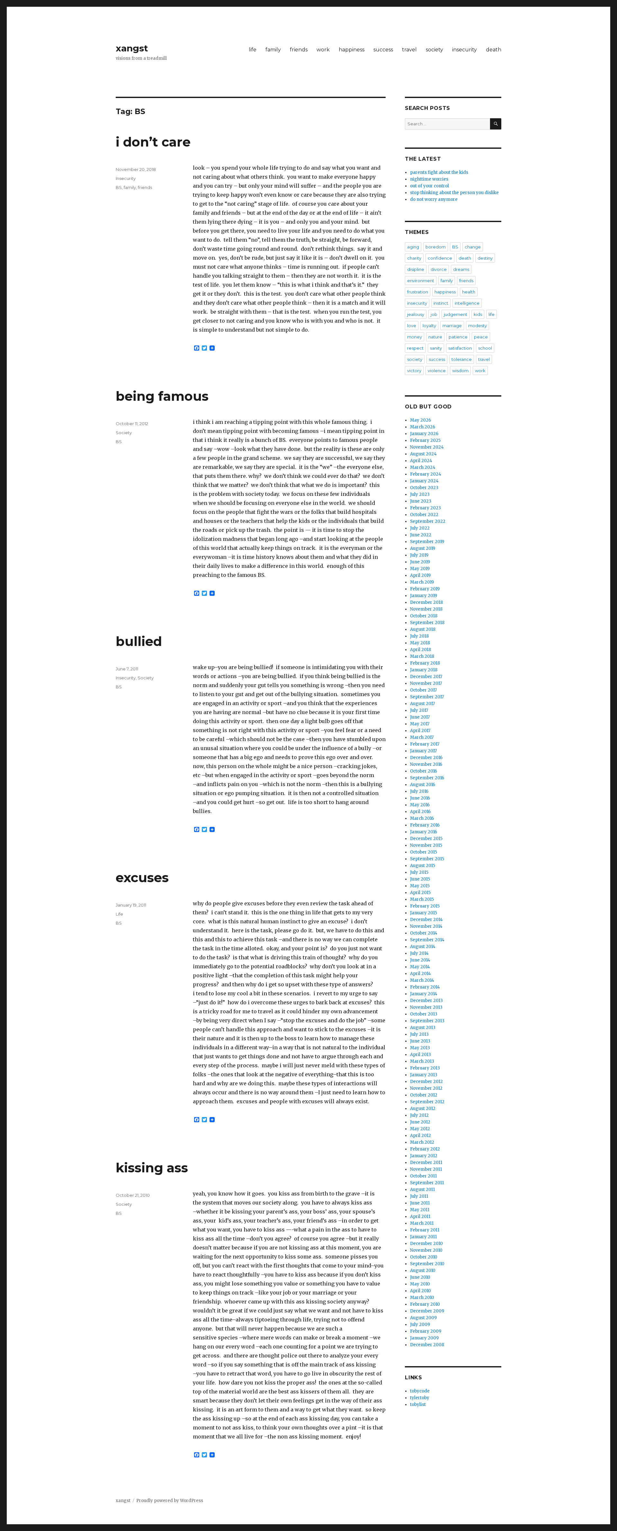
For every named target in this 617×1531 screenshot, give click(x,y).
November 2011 (426, 1169)
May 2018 (420, 643)
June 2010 (420, 1277)
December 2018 (426, 602)
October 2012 (423, 1095)
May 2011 (419, 1210)
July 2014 (419, 953)
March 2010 (422, 1297)
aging (413, 246)
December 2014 (426, 919)
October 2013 (423, 1014)
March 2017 (422, 737)
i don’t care (153, 142)
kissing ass (152, 1168)
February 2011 (424, 1230)
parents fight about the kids (439, 172)
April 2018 (420, 649)
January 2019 (423, 595)
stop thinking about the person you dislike (454, 192)
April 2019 (420, 575)
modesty (477, 325)
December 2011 (426, 1162)
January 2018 (423, 670)
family (273, 50)
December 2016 (426, 757)
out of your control (429, 186)
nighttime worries (429, 179)
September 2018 (427, 622)
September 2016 (427, 778)
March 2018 (422, 656)
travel (409, 50)
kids (478, 314)
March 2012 (422, 1142)
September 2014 (427, 940)
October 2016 (423, 771)
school (485, 348)
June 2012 (420, 1122)
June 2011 (420, 1203)
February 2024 (425, 474)
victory (414, 370)
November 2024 (427, 447)
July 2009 (420, 1324)
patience (458, 336)
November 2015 (426, 845)
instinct (441, 303)
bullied (139, 641)
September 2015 (427, 859)
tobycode (420, 1391)
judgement (455, 314)
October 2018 (423, 616)
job (434, 314)
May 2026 (420, 420)
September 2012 (427, 1102)
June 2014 (420, 960)
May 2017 (419, 724)
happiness (351, 50)
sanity (436, 348)
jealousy (415, 314)
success (383, 50)
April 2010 (420, 1291)
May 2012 (420, 1129)
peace (481, 336)
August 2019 (422, 548)
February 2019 (425, 589)
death (493, 50)
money (414, 336)
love (411, 325)
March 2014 (422, 980)
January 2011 (423, 1237)
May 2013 (420, 1048)
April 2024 (421, 460)
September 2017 (427, 697)
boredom (435, 246)
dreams (461, 269)
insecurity (464, 50)
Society (124, 432)
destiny (485, 258)
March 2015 (422, 899)
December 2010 (426, 1243)
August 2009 (423, 1318)
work (323, 50)
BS (119, 187)
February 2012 (425, 1149)
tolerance (462, 359)
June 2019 (420, 562)
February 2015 (425, 906)
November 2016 (426, 764)
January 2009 (424, 1338)
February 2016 (425, 825)
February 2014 (425, 987)
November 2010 (426, 1250)
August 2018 (422, 629)
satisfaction (460, 348)
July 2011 (419, 1196)
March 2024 (422, 467)
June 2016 (420, 798)
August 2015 (422, 865)
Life (119, 914)
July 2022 (420, 528)
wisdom (460, 370)
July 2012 (419, 1115)
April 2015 (420, 892)
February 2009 (425, 1331)
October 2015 (423, 852)
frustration (417, 291)
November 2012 (426, 1088)
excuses (142, 877)
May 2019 (420, 568)
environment (420, 280)
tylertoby (419, 1398)
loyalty (429, 325)
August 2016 (422, 784)
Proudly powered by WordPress (169, 1500)
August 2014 (422, 946)
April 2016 (420, 811)
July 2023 (420, 494)
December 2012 (426, 1081)
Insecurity (126, 178)
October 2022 (424, 514)
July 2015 (419, 872)
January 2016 (423, 832)
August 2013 (422, 1027)
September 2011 (427, 1183)
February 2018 (425, 663)
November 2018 (426, 609)
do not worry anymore (434, 199)
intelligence (467, 303)
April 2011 (420, 1216)
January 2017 (423, 751)
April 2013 (420, 1054)
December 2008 (427, 1344)
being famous (162, 396)
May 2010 (420, 1284)
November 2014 (426, 926)
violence (437, 370)
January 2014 (423, 994)
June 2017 (420, 717)
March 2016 (422, 818)
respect (415, 348)
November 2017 (426, 683)
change (473, 246)
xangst (132, 48)
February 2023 (425, 508)
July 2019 (419, 555)
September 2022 (427, 521)
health (468, 291)
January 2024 (424, 481)
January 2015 (423, 913)
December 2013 (426, 1000)
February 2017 (424, 744)
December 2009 (427, 1311)
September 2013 (427, 1021)
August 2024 (423, 454)
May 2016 (420, 805)
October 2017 (423, 690)
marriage (452, 325)
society (434, 50)
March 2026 (422, 427)
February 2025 (425, 440)
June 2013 (420, 1041)
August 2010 (422, 1270)
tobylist (418, 1404)
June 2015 (420, 879)
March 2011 (422, 1223)
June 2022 (420, 535)
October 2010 (423, 1257)
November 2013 (426, 1007)
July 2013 (419, 1034)
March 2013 (422, 1061)
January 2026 (424, 433)
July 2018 (419, 636)
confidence (440, 258)
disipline (415, 269)
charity (414, 258)
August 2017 (422, 703)
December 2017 (426, 676)
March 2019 (422, 582)
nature (435, 336)
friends (299, 50)
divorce (439, 269)
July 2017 (419, 710)
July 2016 (419, 791)
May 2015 (420, 886)
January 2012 (423, 1156)
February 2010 (425, 1304)
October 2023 (424, 487)
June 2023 (420, 501)
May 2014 (420, 967)
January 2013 (423, 1075)
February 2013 (425, 1068)
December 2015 (426, 838)
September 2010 (427, 1264)
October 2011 (423, 1176)
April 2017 (420, 730)
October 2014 (423, 933)
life (252, 50)
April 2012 (420, 1135)
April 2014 (420, 973)
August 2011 (422, 1189)
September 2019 (427, 541)
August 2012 (422, 1108)
